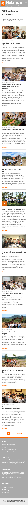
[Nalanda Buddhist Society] (14, 2)
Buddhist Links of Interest (7, 446)
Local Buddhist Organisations (8, 444)
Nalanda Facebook (7, 485)
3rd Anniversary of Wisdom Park (13, 209)
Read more (5, 63)
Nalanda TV (5, 489)
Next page (19, 433)
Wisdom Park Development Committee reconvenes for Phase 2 (11, 86)
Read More (15, 463)
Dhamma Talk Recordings (8, 490)
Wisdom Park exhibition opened (13, 129)
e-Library (4, 447)
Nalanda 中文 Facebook (8, 487)
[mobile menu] (26, 2)
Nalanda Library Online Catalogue (9, 449)
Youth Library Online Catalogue (8, 451)
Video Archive (6, 492)
